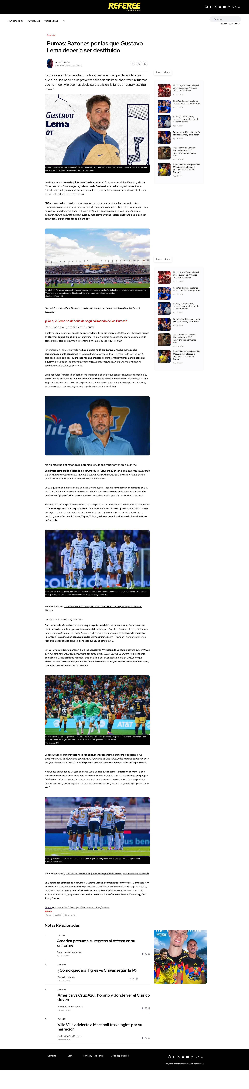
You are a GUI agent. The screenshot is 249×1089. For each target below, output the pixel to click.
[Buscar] (215, 19)
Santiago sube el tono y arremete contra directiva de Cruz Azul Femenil (186, 119)
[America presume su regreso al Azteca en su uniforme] (180, 957)
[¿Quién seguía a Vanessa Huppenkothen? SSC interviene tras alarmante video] (164, 152)
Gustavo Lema (70, 915)
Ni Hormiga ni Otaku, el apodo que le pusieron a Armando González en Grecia (186, 88)
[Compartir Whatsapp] (145, 63)
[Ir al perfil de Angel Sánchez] (50, 63)
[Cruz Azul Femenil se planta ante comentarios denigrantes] (164, 106)
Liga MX (58, 915)
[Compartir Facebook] (132, 63)
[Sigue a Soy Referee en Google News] (236, 7)
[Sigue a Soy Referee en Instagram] (220, 7)
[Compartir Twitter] (138, 63)
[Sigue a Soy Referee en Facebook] (211, 7)
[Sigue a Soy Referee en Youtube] (224, 7)
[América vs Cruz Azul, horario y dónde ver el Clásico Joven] (180, 1010)
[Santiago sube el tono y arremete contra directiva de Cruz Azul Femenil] (164, 121)
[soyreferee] (124, 7)
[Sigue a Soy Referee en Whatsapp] (206, 7)
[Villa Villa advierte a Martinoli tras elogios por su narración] (180, 1040)
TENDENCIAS (51, 21)
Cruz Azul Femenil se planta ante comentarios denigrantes (186, 102)
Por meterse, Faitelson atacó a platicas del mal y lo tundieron (186, 133)
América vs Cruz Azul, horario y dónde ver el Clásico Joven (104, 997)
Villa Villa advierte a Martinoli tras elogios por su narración (100, 1027)
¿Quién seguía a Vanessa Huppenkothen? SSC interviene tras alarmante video (184, 151)
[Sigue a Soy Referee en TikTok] (228, 7)
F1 (63, 21)
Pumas (48, 915)
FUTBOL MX (34, 21)
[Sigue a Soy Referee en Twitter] (215, 7)
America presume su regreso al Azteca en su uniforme (96, 943)
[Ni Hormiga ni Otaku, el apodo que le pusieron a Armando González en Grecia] (164, 90)
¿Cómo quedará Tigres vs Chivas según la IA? (97, 970)
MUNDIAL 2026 (15, 21)
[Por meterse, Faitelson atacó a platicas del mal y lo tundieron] (164, 137)
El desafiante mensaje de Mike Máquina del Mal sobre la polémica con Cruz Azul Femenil (186, 168)
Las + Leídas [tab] (163, 72)
